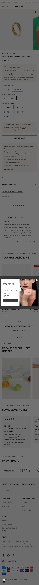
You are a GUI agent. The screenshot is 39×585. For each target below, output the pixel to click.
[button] (4, 581)
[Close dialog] (37, 280)
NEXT (10, 300)
